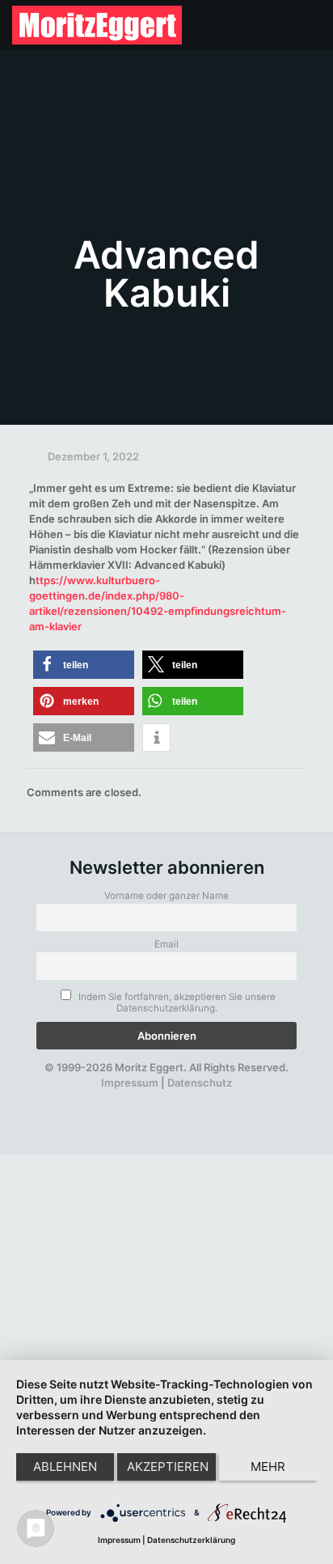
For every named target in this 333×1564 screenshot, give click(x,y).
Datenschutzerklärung (191, 1540)
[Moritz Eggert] (97, 24)
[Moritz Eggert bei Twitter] (104, 1098)
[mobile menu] (311, 24)
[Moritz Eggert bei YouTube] (132, 1098)
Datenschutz (199, 1082)
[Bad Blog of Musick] (187, 1098)
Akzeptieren (168, 1466)
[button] (83, 665)
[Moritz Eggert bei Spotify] (243, 1098)
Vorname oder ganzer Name (166, 895)
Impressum (129, 1082)
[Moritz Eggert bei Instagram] (160, 1098)
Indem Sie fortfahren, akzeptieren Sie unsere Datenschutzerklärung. (176, 1002)
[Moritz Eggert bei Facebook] (76, 1098)
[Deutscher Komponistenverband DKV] (215, 1098)
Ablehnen (65, 1466)
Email (166, 944)
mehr (268, 1466)
